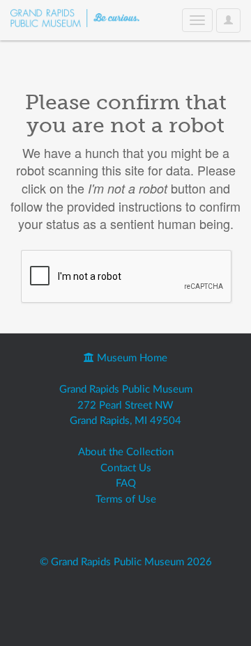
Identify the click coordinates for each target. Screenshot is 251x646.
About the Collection (126, 452)
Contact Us (125, 468)
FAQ (126, 483)
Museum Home (130, 358)
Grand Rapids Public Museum (125, 389)
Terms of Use (126, 499)
